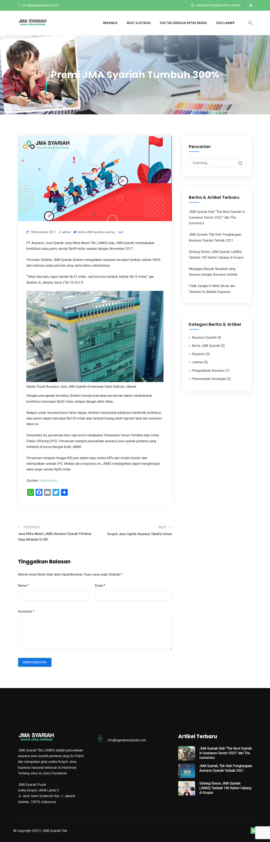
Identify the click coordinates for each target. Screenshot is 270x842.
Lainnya (110, 232)
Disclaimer (225, 23)
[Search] (238, 163)
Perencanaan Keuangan (209, 379)
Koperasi (198, 354)
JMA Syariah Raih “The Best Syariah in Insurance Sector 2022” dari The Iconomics (217, 217)
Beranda (110, 23)
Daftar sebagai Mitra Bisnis (183, 23)
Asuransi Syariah (204, 337)
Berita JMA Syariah (90, 232)
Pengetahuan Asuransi (208, 371)
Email (100, 586)
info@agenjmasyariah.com (41, 5)
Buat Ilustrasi (139, 23)
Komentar (26, 611)
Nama (23, 586)
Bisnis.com (48, 480)
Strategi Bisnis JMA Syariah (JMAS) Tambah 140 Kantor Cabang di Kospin (225, 788)
